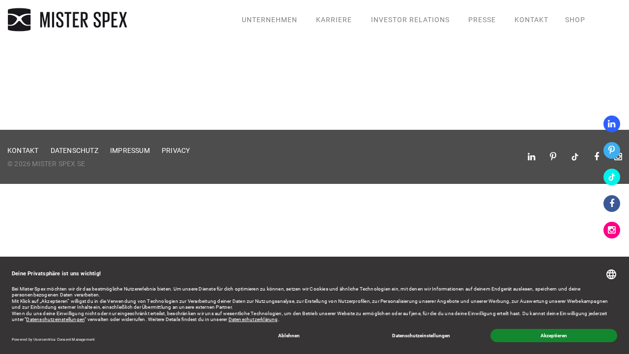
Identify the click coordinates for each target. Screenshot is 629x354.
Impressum (130, 150)
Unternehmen (269, 20)
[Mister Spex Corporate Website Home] (68, 19)
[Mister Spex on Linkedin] (611, 124)
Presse (482, 20)
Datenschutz (74, 150)
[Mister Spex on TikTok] (611, 177)
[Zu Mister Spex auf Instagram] (611, 230)
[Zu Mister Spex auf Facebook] (611, 203)
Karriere (334, 20)
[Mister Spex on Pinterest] (611, 150)
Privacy (176, 150)
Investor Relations (410, 20)
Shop (575, 20)
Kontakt (531, 20)
